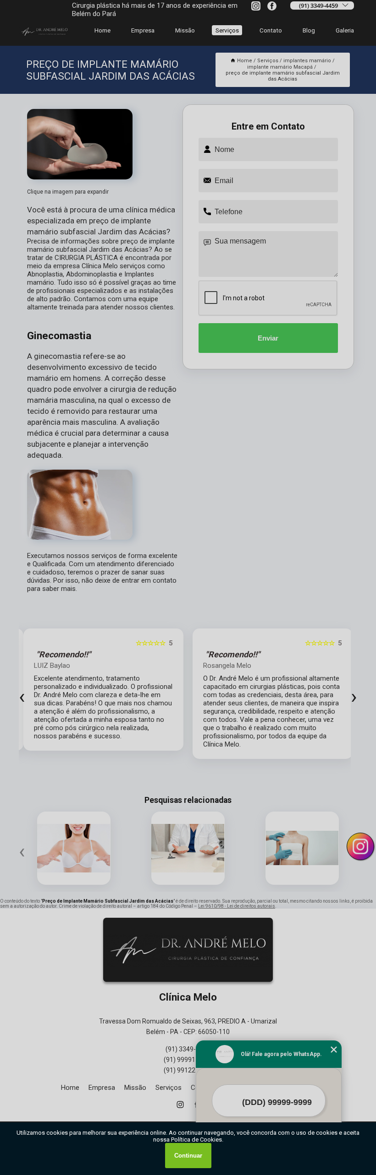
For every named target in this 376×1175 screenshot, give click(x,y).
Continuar (188, 1155)
